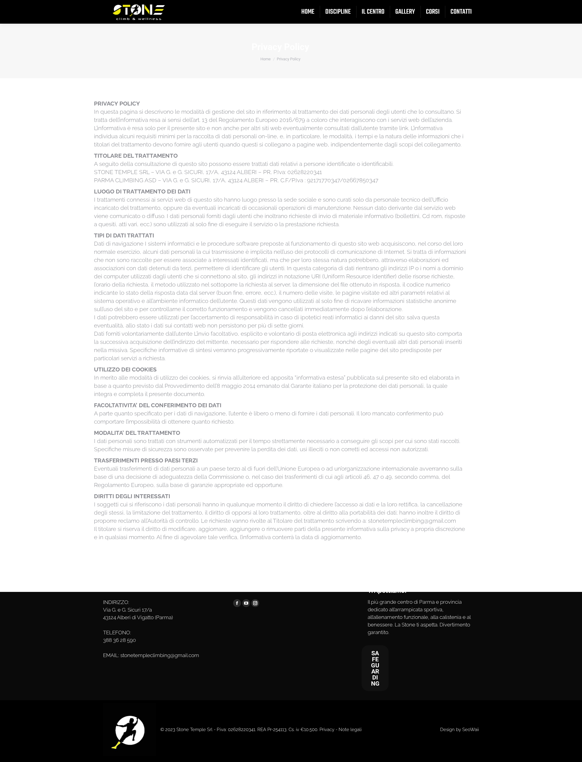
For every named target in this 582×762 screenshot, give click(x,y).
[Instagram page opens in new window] (255, 603)
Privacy (326, 729)
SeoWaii (470, 729)
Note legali (350, 729)
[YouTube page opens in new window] (246, 603)
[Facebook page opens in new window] (237, 603)
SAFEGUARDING (375, 668)
